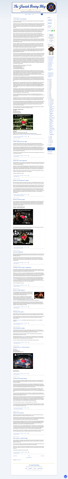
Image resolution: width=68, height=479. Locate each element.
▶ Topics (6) (50, 153)
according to (15, 279)
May (50, 137)
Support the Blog (40, 468)
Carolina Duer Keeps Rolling (20, 378)
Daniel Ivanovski (50, 60)
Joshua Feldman (50, 59)
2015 (49, 94)
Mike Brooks (22, 195)
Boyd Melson (17, 307)
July (50, 105)
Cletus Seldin (17, 156)
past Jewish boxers (18, 137)
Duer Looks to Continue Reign (20, 438)
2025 (49, 81)
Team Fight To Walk (16, 300)
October (50, 101)
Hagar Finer (17, 263)
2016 (49, 93)
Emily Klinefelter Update (19, 328)
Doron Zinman (50, 68)
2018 (49, 90)
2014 (49, 95)
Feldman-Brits (50, 20)
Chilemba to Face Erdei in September (22, 267)
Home (26, 14)
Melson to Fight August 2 (19, 290)
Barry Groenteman (17, 195)
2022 (49, 85)
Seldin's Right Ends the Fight (20, 141)
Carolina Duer (17, 374)
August (50, 104)
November (50, 100)
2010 (49, 145)
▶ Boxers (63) (50, 151)
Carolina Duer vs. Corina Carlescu (21, 347)
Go (41, 14)
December (50, 99)
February (50, 141)
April (50, 138)
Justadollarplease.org (29, 299)
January (50, 142)
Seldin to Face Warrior (18, 412)
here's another (37, 320)
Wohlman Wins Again (18, 311)
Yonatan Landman (50, 62)
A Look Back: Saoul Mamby (19, 19)
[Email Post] (28, 136)
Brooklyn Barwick (50, 72)
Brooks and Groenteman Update (21, 180)
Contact (29, 14)
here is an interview (19, 320)
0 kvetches (25, 155)
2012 (49, 98)
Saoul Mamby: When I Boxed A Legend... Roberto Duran (27, 134)
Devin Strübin (50, 66)
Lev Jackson (50, 61)
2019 (49, 89)
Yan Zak (49, 67)
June (50, 136)
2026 (49, 80)
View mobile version (29, 457)
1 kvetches (25, 136)
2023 (49, 84)
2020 (49, 88)
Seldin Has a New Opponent (20, 160)
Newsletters (30, 468)
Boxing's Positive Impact (19, 199)
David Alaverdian (50, 58)
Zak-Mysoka (50, 23)
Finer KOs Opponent (18, 252)
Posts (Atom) (19, 459)
